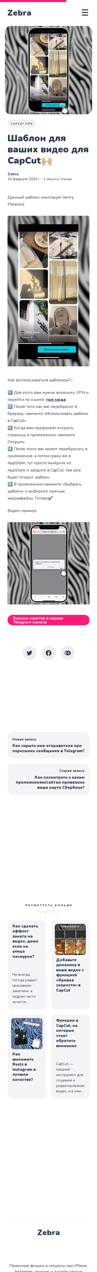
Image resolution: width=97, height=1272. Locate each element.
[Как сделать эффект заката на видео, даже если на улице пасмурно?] (27, 964)
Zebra (19, 13)
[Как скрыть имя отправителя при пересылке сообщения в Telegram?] (49, 745)
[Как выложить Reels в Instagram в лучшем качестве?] (27, 1056)
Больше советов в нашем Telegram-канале (38, 620)
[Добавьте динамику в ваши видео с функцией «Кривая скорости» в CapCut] (70, 964)
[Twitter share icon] (29, 653)
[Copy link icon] (68, 653)
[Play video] (48, 291)
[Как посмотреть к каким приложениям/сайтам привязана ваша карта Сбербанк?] (49, 779)
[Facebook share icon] (49, 653)
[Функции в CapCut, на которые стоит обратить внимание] (70, 1056)
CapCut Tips (22, 123)
